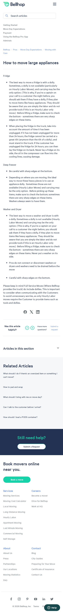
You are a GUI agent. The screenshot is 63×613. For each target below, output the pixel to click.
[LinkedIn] (38, 312)
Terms (36, 606)
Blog (34, 553)
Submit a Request (31, 446)
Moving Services (11, 495)
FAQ (5, 580)
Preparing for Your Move (43, 563)
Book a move (17, 479)
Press (5, 558)
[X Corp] (31, 312)
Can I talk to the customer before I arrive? (22, 407)
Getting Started (10, 24)
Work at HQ (37, 506)
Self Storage (9, 538)
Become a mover (40, 495)
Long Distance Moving (14, 511)
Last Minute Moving (13, 528)
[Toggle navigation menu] (55, 4)
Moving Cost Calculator (14, 501)
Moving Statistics (11, 574)
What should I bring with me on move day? (22, 396)
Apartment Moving (12, 522)
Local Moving (10, 506)
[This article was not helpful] (32, 327)
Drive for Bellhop (40, 501)
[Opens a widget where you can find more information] (52, 608)
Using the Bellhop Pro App (15, 36)
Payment (7, 32)
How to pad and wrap (13, 386)
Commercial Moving (13, 533)
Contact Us (37, 574)
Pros (15, 49)
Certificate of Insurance (43, 569)
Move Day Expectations (14, 28)
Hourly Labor (9, 517)
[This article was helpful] (27, 327)
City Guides (37, 558)
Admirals (7, 40)
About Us (7, 553)
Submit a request (54, 328)
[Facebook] (25, 312)
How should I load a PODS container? (20, 417)
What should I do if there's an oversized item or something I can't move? (30, 375)
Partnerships (9, 563)
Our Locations (10, 569)
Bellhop (6, 49)
